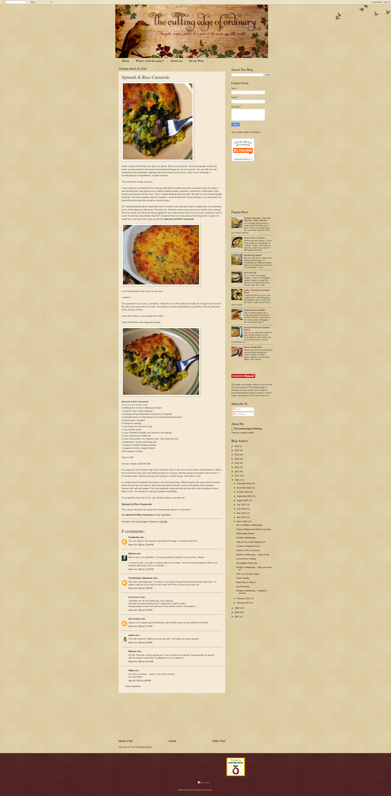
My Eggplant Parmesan (246, 563)
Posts (238, 409)
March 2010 (242, 521)
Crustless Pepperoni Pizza (248, 546)
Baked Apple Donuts (245, 533)
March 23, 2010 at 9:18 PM (140, 642)
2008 (237, 612)
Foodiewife (133, 537)
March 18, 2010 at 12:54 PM (140, 569)
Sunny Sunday (242, 578)
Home (126, 61)
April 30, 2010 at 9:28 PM (139, 680)
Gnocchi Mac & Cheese (254, 238)
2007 (237, 617)
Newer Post (125, 741)
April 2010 (241, 517)
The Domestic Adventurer (140, 578)
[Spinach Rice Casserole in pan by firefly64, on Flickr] (161, 285)
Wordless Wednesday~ (246, 538)
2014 (237, 463)
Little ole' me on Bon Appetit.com (250, 542)
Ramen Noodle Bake (253, 347)
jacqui (131, 635)
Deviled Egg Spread (252, 255)
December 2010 (244, 483)
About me (176, 61)
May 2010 (241, 513)
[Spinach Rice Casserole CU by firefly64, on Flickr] (161, 395)
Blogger (209, 790)
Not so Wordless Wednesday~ (249, 525)
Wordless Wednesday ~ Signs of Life (252, 555)
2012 (237, 471)
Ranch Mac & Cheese (246, 582)
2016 (237, 455)
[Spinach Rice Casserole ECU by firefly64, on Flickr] (158, 160)
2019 (237, 446)
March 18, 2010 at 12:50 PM (140, 545)
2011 (237, 476)
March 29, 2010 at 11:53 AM (140, 661)
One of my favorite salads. (248, 574)
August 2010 (243, 500)
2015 (237, 459)
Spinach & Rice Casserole (247, 550)
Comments (240, 414)
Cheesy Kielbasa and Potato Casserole (253, 529)
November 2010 (244, 488)
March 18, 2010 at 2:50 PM (140, 588)
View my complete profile (242, 433)
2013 (237, 467)
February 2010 (243, 598)
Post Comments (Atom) (141, 747)
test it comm (134, 619)
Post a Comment (132, 686)
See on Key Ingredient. (146, 515)
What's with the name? (150, 61)
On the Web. (196, 61)
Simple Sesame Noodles (255, 310)
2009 (237, 608)
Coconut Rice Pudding (246, 559)
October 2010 (243, 492)
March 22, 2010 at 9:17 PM (140, 626)
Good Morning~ (243, 586)
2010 (237, 480)
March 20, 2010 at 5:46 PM (140, 610)
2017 (237, 450)
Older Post (218, 741)
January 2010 (243, 603)
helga (131, 670)
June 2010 (242, 509)
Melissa (132, 553)
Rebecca (132, 651)
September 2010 (244, 496)
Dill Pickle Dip (250, 273)
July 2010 (241, 504)
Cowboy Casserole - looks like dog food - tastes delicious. (257, 219)
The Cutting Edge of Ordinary (248, 429)
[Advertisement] (172, 716)
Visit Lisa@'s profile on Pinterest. (246, 132)
